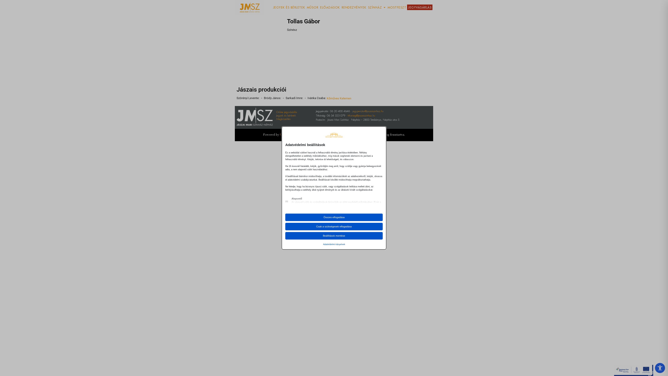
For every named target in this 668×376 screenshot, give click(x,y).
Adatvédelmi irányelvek (334, 244)
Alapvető (297, 198)
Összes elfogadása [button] (334, 217)
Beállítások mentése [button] (334, 235)
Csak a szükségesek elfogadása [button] (334, 226)
